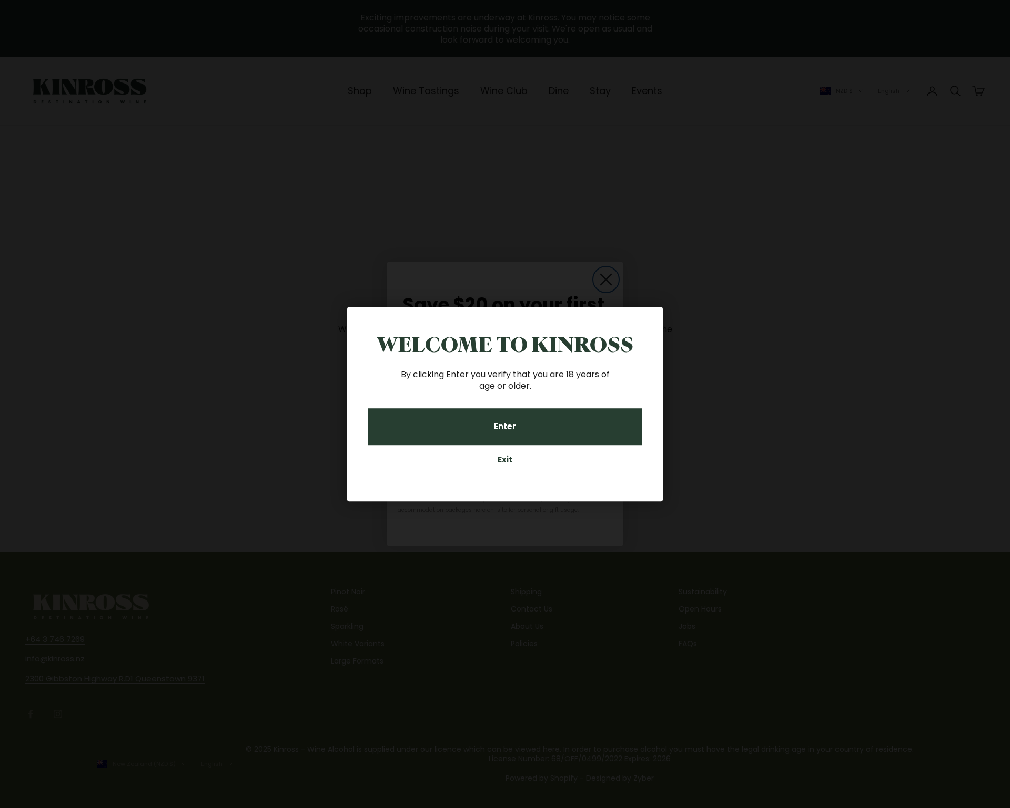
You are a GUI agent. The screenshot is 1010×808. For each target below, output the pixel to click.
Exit (505, 459)
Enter (505, 426)
